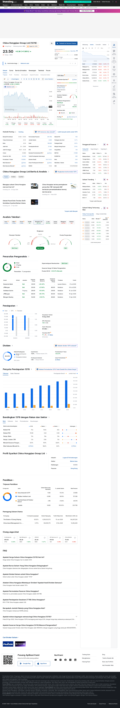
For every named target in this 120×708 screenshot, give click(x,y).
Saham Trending (88, 179)
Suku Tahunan (15, 373)
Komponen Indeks (45, 75)
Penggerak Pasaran (89, 144)
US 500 (84, 72)
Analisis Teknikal (11, 217)
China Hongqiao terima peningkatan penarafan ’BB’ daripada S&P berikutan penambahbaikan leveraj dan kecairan (54, 188)
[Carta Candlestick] (5, 79)
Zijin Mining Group (24, 537)
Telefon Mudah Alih (108, 658)
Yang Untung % (94, 149)
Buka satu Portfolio (107, 661)
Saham (6, 7)
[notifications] (113, 1)
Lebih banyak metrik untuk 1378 (67, 132)
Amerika (58, 7)
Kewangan (32, 70)
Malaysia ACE (86, 69)
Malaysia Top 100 (87, 66)
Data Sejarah (24, 75)
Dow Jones (85, 75)
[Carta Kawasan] (8, 79)
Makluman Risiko (113, 703)
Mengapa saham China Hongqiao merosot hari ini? (14, 186)
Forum (48, 70)
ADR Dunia (43, 7)
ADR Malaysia (51, 7)
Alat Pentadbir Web (107, 665)
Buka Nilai (73, 51)
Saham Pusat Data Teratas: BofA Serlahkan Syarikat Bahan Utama (14, 202)
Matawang (85, 44)
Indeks (92, 44)
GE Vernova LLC (54, 537)
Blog (103, 654)
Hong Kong (74, 468)
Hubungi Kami (86, 661)
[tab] (6, 222)
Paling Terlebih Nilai (101, 214)
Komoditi (98, 44)
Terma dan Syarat (91, 703)
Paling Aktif (85, 149)
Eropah (63, 7)
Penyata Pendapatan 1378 (16, 369)
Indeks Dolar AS (86, 80)
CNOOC (37, 537)
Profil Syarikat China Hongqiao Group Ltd (24, 453)
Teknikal (41, 70)
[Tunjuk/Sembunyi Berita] (43, 79)
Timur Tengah (70, 7)
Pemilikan (16, 75)
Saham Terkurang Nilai (91, 7)
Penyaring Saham (71, 5)
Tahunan (5, 373)
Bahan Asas (73, 461)
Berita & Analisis (21, 70)
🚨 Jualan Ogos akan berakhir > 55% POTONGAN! (77, 1)
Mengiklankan (86, 658)
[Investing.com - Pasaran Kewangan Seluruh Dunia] (10, 2)
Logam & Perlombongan (70, 457)
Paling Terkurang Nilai (88, 214)
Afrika (83, 7)
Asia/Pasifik (77, 7)
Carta (11, 70)
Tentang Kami (86, 654)
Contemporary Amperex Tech (12, 537)
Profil (10, 75)
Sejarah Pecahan (34, 75)
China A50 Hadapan (87, 78)
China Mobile (68, 537)
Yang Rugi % (104, 149)
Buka (31, 446)
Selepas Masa (36, 7)
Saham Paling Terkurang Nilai (90, 209)
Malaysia (23, 7)
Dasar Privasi (102, 703)
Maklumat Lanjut (25, 63)
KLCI (83, 64)
